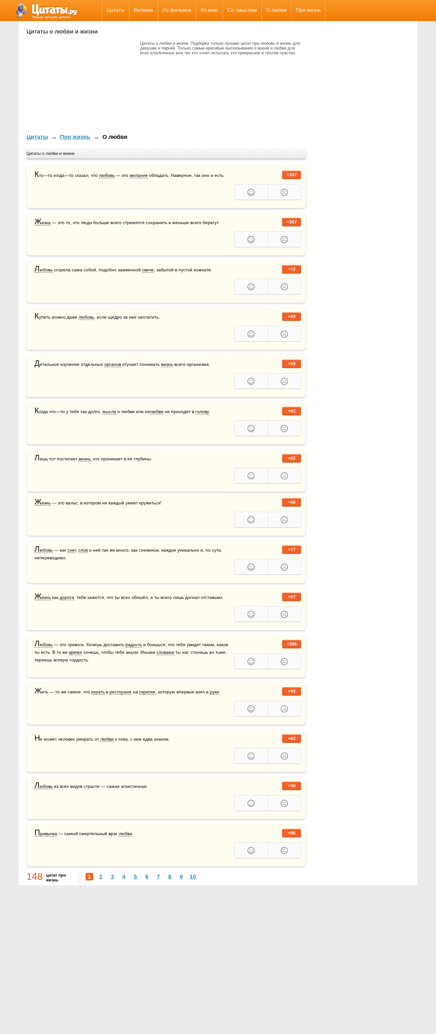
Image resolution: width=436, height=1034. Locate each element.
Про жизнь (308, 10)
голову (202, 411)
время (75, 652)
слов (83, 550)
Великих (143, 10)
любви (156, 411)
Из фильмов (177, 10)
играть (98, 691)
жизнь (167, 364)
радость (133, 644)
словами (165, 652)
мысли (109, 411)
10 (193, 876)
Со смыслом (242, 10)
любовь (107, 175)
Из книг (209, 10)
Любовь (43, 270)
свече (148, 269)
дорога (67, 597)
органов (112, 364)
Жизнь (42, 222)
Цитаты (115, 10)
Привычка (45, 833)
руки (214, 691)
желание (139, 175)
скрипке (147, 691)
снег (71, 550)
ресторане (120, 691)
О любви (276, 10)
